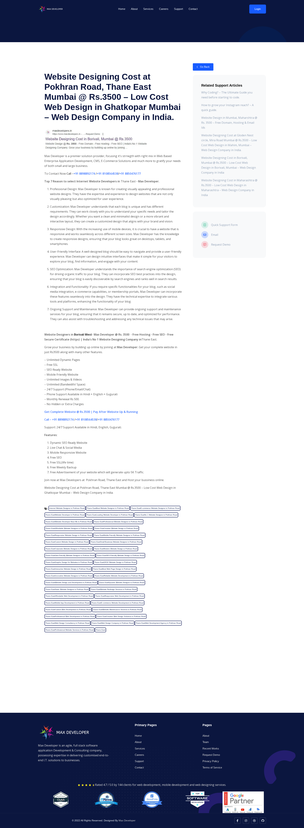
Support (178, 8)
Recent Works (210, 748)
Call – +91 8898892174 (59, 419)
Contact (193, 8)
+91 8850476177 (130, 174)
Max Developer (127, 820)
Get (47, 412)
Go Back (204, 66)
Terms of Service (212, 767)
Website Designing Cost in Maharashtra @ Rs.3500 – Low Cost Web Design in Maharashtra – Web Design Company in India (229, 187)
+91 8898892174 (84, 174)
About (134, 8)
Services (148, 8)
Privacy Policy (210, 761)
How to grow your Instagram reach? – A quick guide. (227, 107)
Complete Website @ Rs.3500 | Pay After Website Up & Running (94, 412)
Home (121, 8)
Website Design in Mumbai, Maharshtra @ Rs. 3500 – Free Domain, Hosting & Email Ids (229, 122)
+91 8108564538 (107, 174)
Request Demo (211, 754)
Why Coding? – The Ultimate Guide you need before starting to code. (226, 94)
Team (205, 742)
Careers (163, 8)
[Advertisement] (105, 688)
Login (258, 8)
